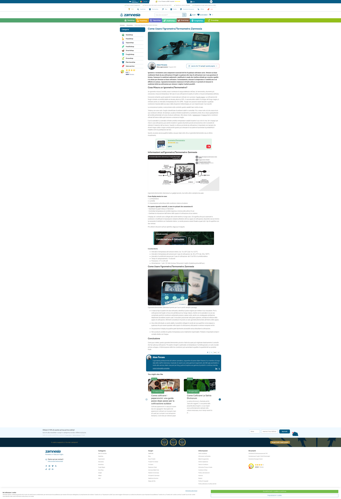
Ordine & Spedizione (203, 461)
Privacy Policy (68, 435)
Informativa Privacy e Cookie (205, 467)
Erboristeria (101, 461)
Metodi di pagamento (203, 459)
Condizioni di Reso (202, 470)
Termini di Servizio (76, 435)
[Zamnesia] (136, 15)
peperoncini (196, 115)
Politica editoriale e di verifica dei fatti (207, 483)
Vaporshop (130, 43)
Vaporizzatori (101, 459)
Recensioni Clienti (152, 467)
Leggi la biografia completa (161, 368)
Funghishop (130, 54)
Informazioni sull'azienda (204, 456)
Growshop (129, 58)
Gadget (100, 472)
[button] (152, 66)
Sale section (130, 66)
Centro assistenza (202, 453)
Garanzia (200, 475)
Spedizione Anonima (153, 478)
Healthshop (130, 47)
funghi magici (200, 97)
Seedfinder (150, 453)
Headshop (129, 39)
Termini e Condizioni (203, 464)
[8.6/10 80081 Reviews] (131, 70)
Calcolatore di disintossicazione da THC (258, 453)
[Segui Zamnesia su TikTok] (46, 469)
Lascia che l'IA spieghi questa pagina (203, 66)
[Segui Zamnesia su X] (56, 466)
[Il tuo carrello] (211, 15)
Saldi (99, 478)
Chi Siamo (150, 464)
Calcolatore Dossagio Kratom (255, 459)
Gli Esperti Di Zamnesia (153, 475)
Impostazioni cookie (274, 495)
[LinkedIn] (216, 369)
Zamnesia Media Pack (153, 470)
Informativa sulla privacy (191, 490)
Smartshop (130, 50)
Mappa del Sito (151, 481)
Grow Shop (100, 470)
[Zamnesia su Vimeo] (52, 466)
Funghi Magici (101, 467)
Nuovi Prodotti (151, 459)
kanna (205, 115)
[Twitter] (219, 369)
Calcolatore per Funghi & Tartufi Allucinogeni (259, 456)
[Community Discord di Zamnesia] (52, 469)
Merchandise (130, 62)
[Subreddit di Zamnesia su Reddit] (49, 469)
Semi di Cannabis (102, 453)
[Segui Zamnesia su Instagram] (49, 466)
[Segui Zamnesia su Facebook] (46, 466)
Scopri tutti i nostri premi (280, 442)
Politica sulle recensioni (204, 472)
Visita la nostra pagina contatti (55, 461)
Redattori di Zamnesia (153, 472)
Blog (149, 456)
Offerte (99, 475)
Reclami (200, 478)
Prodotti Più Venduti (153, 461)
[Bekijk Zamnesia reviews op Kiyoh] (122, 71)
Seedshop (129, 35)
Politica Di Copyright (203, 481)
